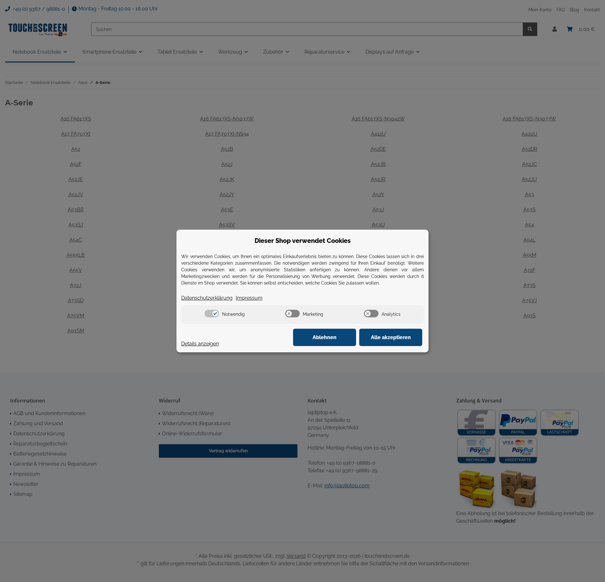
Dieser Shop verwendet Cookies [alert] (303, 240)
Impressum (249, 298)
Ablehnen (325, 337)
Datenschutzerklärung (207, 298)
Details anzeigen (200, 344)
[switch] (212, 313)
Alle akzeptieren (391, 337)
